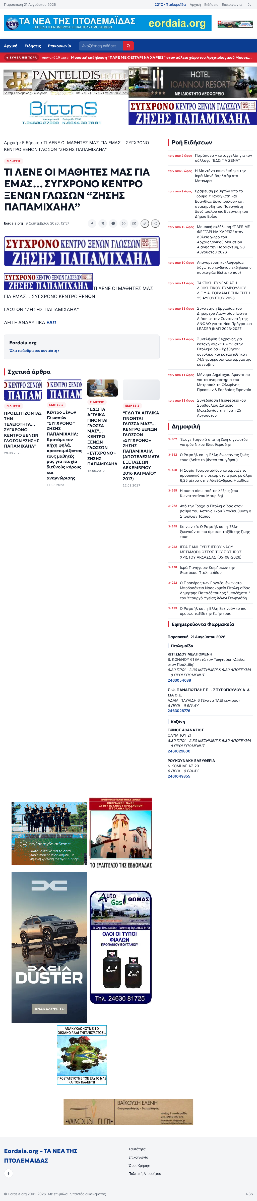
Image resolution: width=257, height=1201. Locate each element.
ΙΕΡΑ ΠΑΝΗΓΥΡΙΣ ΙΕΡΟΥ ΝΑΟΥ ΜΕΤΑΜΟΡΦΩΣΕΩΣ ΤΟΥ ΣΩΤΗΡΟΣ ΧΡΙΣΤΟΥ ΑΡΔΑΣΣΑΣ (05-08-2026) (211, 552)
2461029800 (179, 751)
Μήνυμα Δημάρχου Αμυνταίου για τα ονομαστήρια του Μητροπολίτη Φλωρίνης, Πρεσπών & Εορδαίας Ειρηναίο (224, 382)
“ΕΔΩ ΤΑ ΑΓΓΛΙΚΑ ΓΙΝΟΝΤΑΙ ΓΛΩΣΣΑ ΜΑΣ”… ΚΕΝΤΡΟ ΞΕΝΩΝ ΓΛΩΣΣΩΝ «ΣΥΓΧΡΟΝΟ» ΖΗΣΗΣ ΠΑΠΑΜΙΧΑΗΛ (102, 437)
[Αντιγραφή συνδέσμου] (145, 223)
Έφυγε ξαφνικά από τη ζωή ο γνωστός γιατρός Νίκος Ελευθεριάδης (214, 442)
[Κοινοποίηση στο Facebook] (92, 223)
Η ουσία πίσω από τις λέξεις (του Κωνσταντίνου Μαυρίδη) (209, 493)
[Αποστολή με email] (134, 223)
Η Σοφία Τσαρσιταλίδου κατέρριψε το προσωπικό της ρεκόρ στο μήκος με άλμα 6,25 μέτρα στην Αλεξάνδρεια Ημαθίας (216, 475)
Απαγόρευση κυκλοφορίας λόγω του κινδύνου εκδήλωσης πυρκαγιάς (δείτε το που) (146, 57)
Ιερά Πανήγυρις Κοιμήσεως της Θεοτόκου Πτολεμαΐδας (207, 570)
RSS (249, 1194)
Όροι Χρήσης (139, 1166)
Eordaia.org (22, 343)
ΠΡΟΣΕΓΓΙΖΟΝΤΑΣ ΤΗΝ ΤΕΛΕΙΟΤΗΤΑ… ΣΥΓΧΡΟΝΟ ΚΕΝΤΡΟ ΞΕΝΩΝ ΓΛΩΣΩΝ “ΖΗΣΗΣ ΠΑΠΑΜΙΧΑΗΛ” (23, 430)
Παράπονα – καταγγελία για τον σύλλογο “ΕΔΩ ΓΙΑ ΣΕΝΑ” (223, 157)
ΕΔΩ (51, 322)
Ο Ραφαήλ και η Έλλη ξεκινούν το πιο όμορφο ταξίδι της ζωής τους (213, 611)
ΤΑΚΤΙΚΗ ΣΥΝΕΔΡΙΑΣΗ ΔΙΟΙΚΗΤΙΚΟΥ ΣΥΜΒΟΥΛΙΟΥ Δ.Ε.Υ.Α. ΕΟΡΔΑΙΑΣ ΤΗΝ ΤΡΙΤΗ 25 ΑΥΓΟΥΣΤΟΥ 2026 (223, 290)
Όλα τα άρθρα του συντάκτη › (34, 351)
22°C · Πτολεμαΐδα (170, 5)
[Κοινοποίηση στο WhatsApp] (123, 223)
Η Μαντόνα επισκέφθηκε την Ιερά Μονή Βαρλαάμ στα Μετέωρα (220, 176)
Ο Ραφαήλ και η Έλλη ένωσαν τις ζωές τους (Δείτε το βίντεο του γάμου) (214, 457)
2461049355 (179, 776)
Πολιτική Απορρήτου (144, 1174)
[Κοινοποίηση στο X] (102, 223)
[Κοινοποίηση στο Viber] (113, 223)
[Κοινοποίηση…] (155, 223)
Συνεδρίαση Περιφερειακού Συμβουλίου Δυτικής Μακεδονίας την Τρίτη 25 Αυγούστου (221, 407)
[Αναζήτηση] (128, 45)
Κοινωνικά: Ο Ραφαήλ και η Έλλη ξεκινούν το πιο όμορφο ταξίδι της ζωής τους (215, 531)
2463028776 (179, 710)
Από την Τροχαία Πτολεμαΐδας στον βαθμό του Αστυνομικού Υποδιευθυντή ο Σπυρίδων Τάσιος (215, 511)
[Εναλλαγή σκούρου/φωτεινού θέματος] (249, 4)
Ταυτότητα (137, 1149)
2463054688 (179, 680)
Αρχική (195, 5)
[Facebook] (8, 1173)
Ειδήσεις (211, 5)
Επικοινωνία (232, 5)
